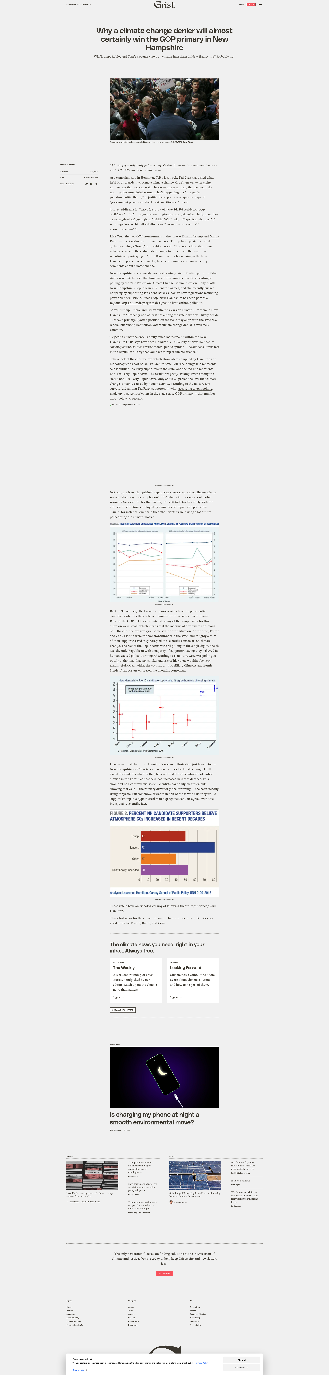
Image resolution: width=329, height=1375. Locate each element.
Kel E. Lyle (235, 1185)
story (120, 165)
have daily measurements (188, 784)
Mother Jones (171, 165)
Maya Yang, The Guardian (139, 1212)
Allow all (242, 1360)
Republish (194, 1321)
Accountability (72, 1318)
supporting (135, 293)
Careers (131, 1318)
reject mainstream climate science (146, 241)
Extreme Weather (73, 1321)
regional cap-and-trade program (132, 303)
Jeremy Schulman (67, 164)
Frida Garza (236, 1206)
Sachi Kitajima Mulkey (240, 1173)
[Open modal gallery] (164, 443)
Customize (240, 1367)
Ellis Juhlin (133, 1176)
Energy (69, 1307)
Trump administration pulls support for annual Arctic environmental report (142, 1205)
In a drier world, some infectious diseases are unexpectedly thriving (243, 1165)
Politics (69, 1310)
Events (193, 1310)
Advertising (195, 1318)
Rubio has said (162, 246)
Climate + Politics (91, 177)
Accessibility (195, 1325)
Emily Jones (133, 1194)
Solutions (70, 1314)
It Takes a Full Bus (240, 1180)
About (131, 1307)
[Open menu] (260, 4)
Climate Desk (134, 170)
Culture (127, 1130)
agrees (174, 288)
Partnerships (133, 1321)
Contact (131, 1314)
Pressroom (133, 1325)
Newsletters (195, 1307)
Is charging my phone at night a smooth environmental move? (154, 1118)
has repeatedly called (195, 241)
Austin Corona (180, 1202)
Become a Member (198, 1314)
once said (145, 512)
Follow (241, 4)
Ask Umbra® (115, 1130)
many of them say (122, 497)
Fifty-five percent (195, 273)
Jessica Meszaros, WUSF (77, 1202)
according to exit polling (195, 388)
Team (130, 1310)
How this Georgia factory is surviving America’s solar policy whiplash (142, 1187)
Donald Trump (192, 236)
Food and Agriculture (75, 1325)
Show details (78, 1370)
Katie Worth (95, 1202)
